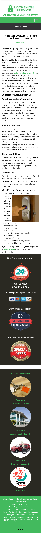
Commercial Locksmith (20, 404)
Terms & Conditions (9, 517)
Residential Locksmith (20, 373)
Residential (13, 512)
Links (37, 517)
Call (21, 530)
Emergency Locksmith (20, 464)
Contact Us (30, 515)
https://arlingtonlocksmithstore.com (20, 507)
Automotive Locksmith (20, 434)
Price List (21, 517)
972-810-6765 (20, 42)
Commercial (23, 512)
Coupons (20, 515)
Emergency (11, 515)
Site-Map (30, 517)
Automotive (33, 512)
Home (16, 26)
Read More (20, 400)
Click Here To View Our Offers (20, 337)
